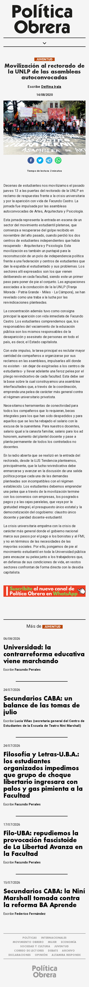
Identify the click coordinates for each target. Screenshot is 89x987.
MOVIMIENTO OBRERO (28, 942)
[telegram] (49, 161)
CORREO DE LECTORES (29, 951)
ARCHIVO (68, 951)
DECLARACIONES (19, 955)
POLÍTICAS (29, 938)
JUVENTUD (44, 59)
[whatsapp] (58, 161)
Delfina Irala (51, 87)
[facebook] (30, 161)
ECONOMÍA (68, 942)
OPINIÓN (41, 955)
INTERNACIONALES (54, 938)
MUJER (52, 942)
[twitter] (40, 161)
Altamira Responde (66, 955)
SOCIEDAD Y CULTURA (35, 946)
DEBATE (53, 951)
